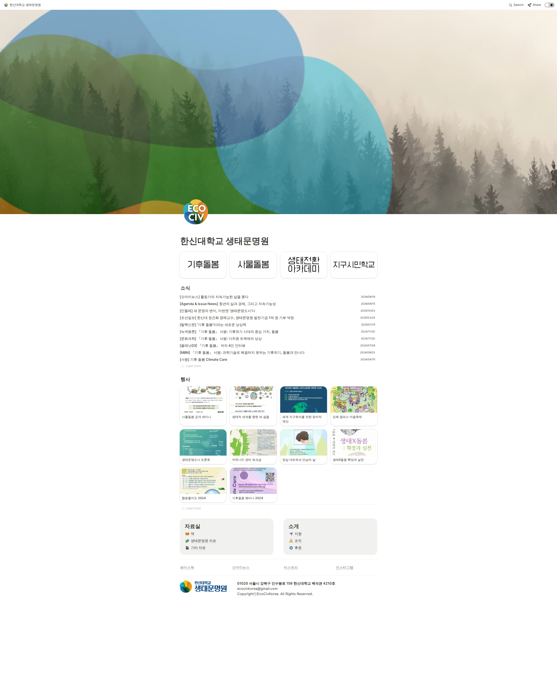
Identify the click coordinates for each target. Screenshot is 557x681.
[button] (22, 5)
